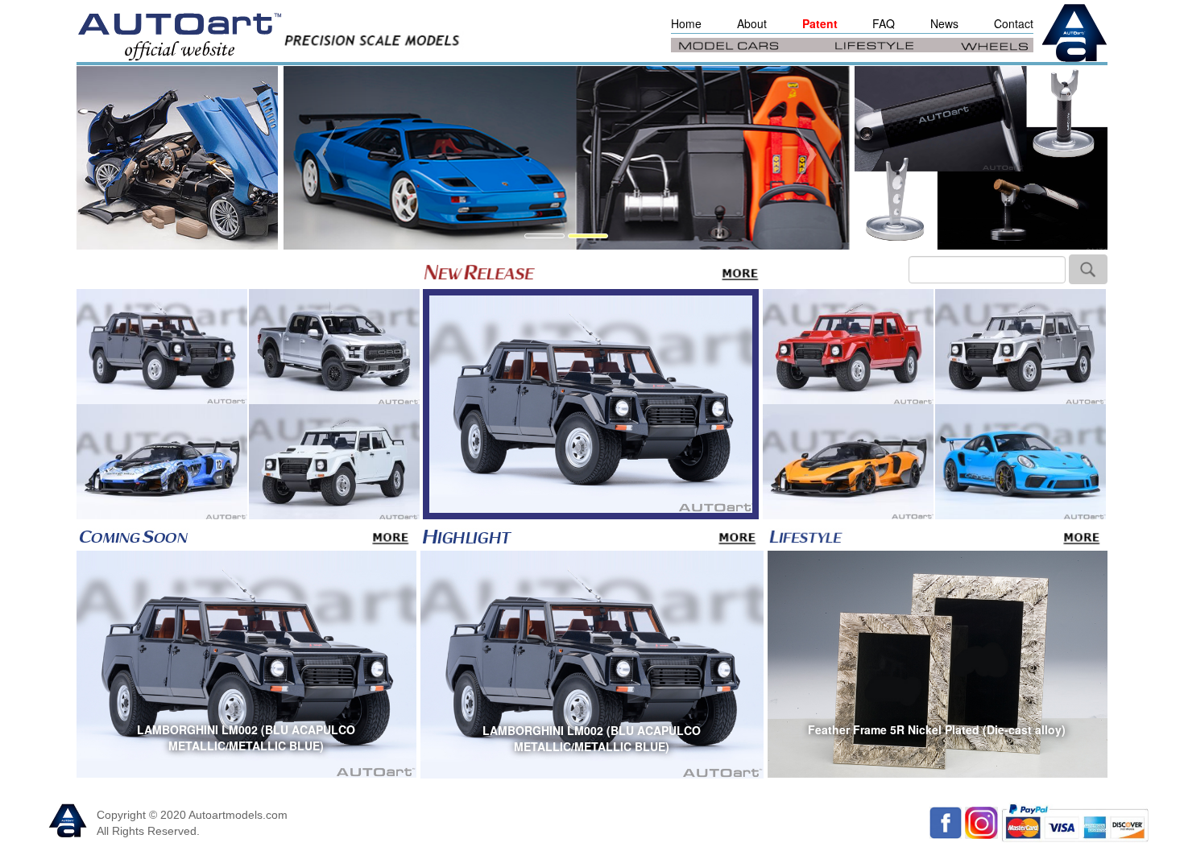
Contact (1013, 23)
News (944, 23)
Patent (820, 23)
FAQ (883, 23)
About (752, 23)
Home (686, 23)
